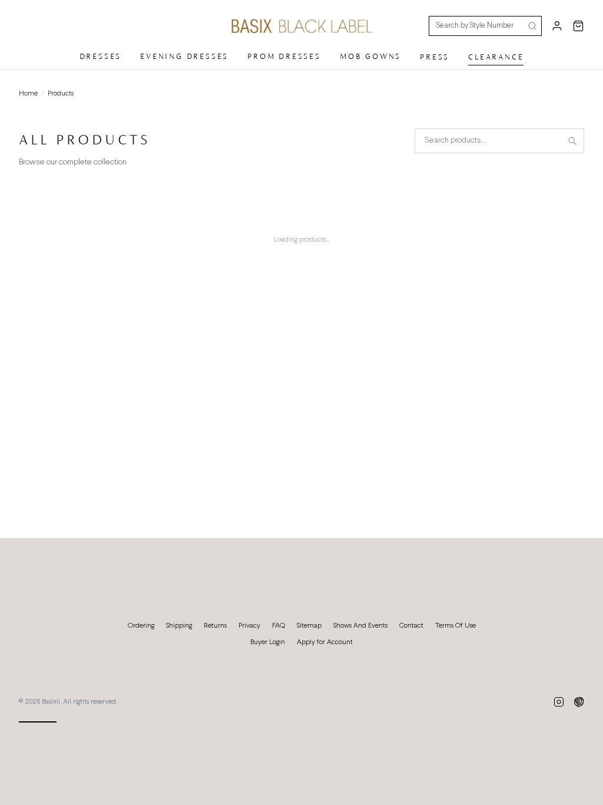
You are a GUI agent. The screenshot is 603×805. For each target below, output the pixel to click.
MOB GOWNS (370, 56)
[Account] (557, 26)
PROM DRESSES (284, 56)
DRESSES (100, 56)
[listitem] (559, 702)
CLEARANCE (496, 56)
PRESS (434, 56)
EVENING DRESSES (184, 56)
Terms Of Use (455, 625)
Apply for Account (325, 642)
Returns (215, 625)
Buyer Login (267, 642)
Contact (411, 625)
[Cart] (578, 26)
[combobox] (499, 140)
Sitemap (309, 625)
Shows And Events (360, 625)
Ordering (141, 625)
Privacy (249, 625)
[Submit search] (532, 26)
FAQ (278, 625)
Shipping (179, 625)
